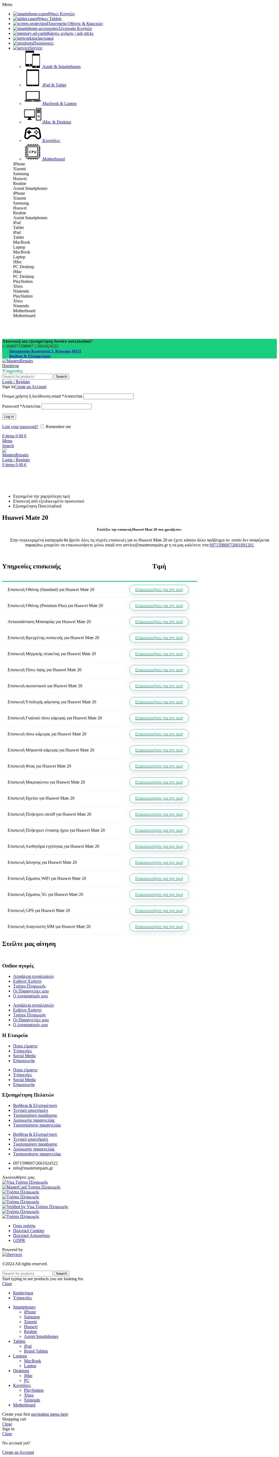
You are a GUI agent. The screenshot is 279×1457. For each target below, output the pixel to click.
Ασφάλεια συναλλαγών (33, 976)
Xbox (29, 1395)
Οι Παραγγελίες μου (31, 991)
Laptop (30, 1365)
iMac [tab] (17, 261)
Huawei (31, 1326)
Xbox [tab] (18, 286)
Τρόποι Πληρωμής (29, 986)
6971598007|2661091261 (232, 545)
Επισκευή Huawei (38, 469)
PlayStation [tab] (23, 281)
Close (7, 1283)
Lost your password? (20, 426)
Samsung (32, 1316)
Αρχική (8, 469)
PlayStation (34, 1390)
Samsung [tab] (21, 173)
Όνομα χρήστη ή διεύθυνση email (42, 396)
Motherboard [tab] (24, 310)
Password (21, 406)
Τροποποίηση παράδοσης (35, 1115)
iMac (28, 1375)
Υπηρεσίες (22, 1050)
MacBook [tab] (21, 242)
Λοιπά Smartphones (41, 1336)
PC (26, 1380)
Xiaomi (30, 1321)
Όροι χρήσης (24, 1225)
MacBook (32, 1361)
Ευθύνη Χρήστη (27, 981)
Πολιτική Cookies (28, 1230)
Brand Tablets (36, 1351)
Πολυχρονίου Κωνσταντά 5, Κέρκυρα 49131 (45, 351)
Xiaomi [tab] (19, 168)
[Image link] (25, 1182)
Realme (30, 1331)
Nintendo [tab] (21, 291)
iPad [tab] (17, 222)
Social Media (24, 1055)
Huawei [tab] (20, 178)
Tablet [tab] (18, 227)
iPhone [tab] (19, 164)
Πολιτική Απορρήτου (31, 1235)
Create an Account (30, 386)
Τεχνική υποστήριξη (30, 1110)
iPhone (30, 1312)
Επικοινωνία (24, 1060)
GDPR (19, 1240)
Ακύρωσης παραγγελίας (34, 1120)
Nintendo (32, 1400)
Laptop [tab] (19, 247)
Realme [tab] (19, 183)
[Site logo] (17, 360)
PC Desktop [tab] (23, 266)
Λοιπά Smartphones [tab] (30, 188)
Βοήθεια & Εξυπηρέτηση (29, 356)
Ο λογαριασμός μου (30, 996)
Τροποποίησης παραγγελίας (37, 1125)
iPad (28, 1346)
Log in (9, 416)
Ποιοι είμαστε (25, 1046)
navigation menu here (49, 1414)
